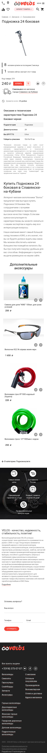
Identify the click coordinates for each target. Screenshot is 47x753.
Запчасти (15, 17)
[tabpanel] (23, 42)
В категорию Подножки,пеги (17, 461)
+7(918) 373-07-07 (12, 668)
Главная (5, 17)
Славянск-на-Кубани (28, 92)
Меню (39, 3)
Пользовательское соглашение (14, 749)
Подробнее (6, 584)
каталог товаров (23, 9)
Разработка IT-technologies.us (13, 752)
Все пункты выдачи (11, 663)
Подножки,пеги (29, 17)
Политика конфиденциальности (14, 746)
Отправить (12, 629)
